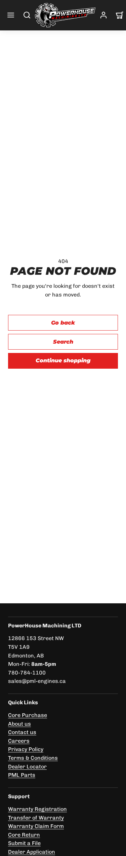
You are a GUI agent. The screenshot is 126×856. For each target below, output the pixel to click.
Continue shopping (63, 360)
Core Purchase (27, 715)
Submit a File (24, 843)
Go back (63, 323)
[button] (11, 15)
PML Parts (21, 775)
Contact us (22, 732)
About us (19, 724)
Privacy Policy (25, 749)
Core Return (24, 835)
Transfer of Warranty (36, 818)
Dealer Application (31, 852)
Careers (19, 741)
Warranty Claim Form (36, 826)
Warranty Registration (37, 809)
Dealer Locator (27, 766)
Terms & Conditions (33, 758)
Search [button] (63, 342)
